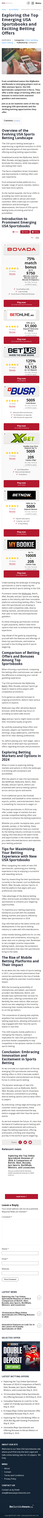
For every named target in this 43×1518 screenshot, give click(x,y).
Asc (32, 238)
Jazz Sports (23, 160)
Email (5, 1259)
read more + (21, 1196)
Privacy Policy (10, 1479)
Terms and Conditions (14, 1475)
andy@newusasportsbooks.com (16, 1493)
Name (26, 232)
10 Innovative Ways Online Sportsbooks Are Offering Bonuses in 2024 (18, 1315)
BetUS (4, 686)
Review (12, 274)
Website (5, 1269)
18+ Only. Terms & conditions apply (30, 283)
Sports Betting (13, 9)
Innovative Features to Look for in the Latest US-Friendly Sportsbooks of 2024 (18, 1327)
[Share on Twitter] (25, 1142)
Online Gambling (31, 40)
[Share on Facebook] (20, 1142)
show (17, 121)
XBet (4, 719)
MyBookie (26, 593)
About (7, 1468)
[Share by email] (30, 1142)
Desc (37, 238)
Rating (36, 232)
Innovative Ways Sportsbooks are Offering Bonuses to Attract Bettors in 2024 (21, 1430)
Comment (7, 1217)
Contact (7, 1472)
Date (16, 232)
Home (4, 9)
